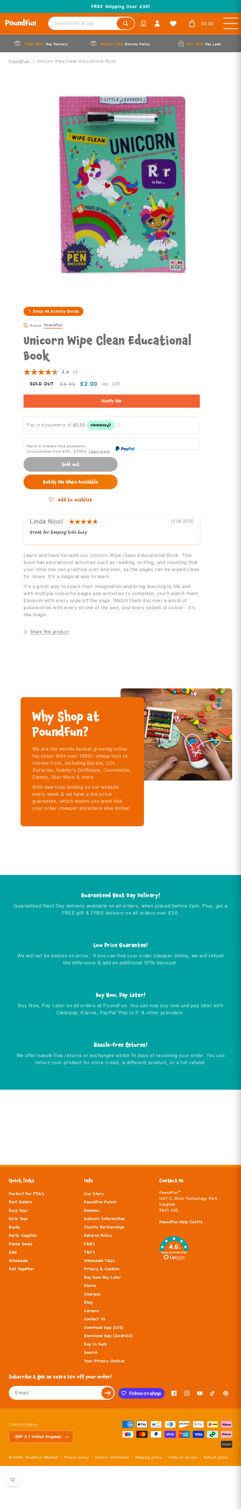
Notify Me (112, 401)
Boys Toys (18, 1210)
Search (91, 1352)
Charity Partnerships (104, 1227)
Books (14, 1227)
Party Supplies (23, 1235)
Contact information (112, 1457)
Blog (88, 1302)
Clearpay (92, 1294)
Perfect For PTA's (26, 1193)
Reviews (91, 1210)
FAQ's (89, 1244)
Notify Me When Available (70, 481)
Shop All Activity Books (56, 311)
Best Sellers (20, 1202)
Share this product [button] (49, 632)
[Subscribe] (107, 1393)
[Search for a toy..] (125, 23)
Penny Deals (21, 1244)
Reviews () (51, 372)
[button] (200, 23)
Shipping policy (148, 1457)
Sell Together (21, 1269)
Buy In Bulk (95, 1344)
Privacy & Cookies (101, 1269)
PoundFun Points (100, 1202)
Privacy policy (76, 1457)
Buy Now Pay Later (102, 1277)
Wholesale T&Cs (99, 1260)
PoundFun (19, 61)
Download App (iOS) (103, 1327)
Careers (91, 1310)
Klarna (90, 1285)
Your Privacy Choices (104, 1361)
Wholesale (18, 1260)
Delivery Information (104, 1218)
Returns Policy (98, 1235)
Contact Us (95, 1319)
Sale (13, 1252)
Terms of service (182, 1457)
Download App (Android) (108, 1335)
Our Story (93, 1193)
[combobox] (91, 23)
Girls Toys (18, 1218)
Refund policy (216, 1457)
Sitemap (50, 1457)
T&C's (89, 1252)
